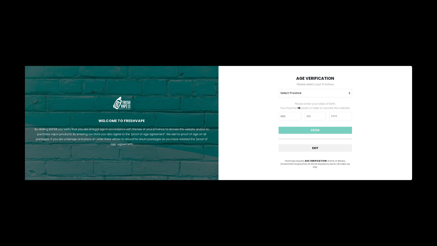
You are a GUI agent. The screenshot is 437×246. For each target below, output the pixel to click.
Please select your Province (315, 84)
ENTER (315, 130)
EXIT (315, 148)
